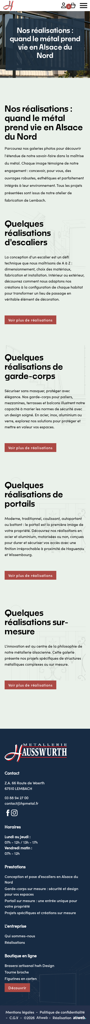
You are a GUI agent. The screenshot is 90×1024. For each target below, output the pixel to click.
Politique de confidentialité (62, 1011)
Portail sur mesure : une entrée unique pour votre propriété (41, 903)
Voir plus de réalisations (30, 319)
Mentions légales (20, 1011)
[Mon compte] (63, 6)
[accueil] (8, 5)
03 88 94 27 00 (16, 797)
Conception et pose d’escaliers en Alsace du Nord (41, 879)
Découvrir (17, 987)
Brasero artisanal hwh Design (29, 965)
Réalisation (62, 1017)
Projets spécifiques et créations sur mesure (40, 912)
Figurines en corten (21, 978)
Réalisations (15, 942)
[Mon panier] (73, 6)
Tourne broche (17, 971)
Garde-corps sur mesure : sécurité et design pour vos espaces (41, 891)
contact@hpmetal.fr (21, 803)
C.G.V (13, 1017)
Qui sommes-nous (20, 935)
